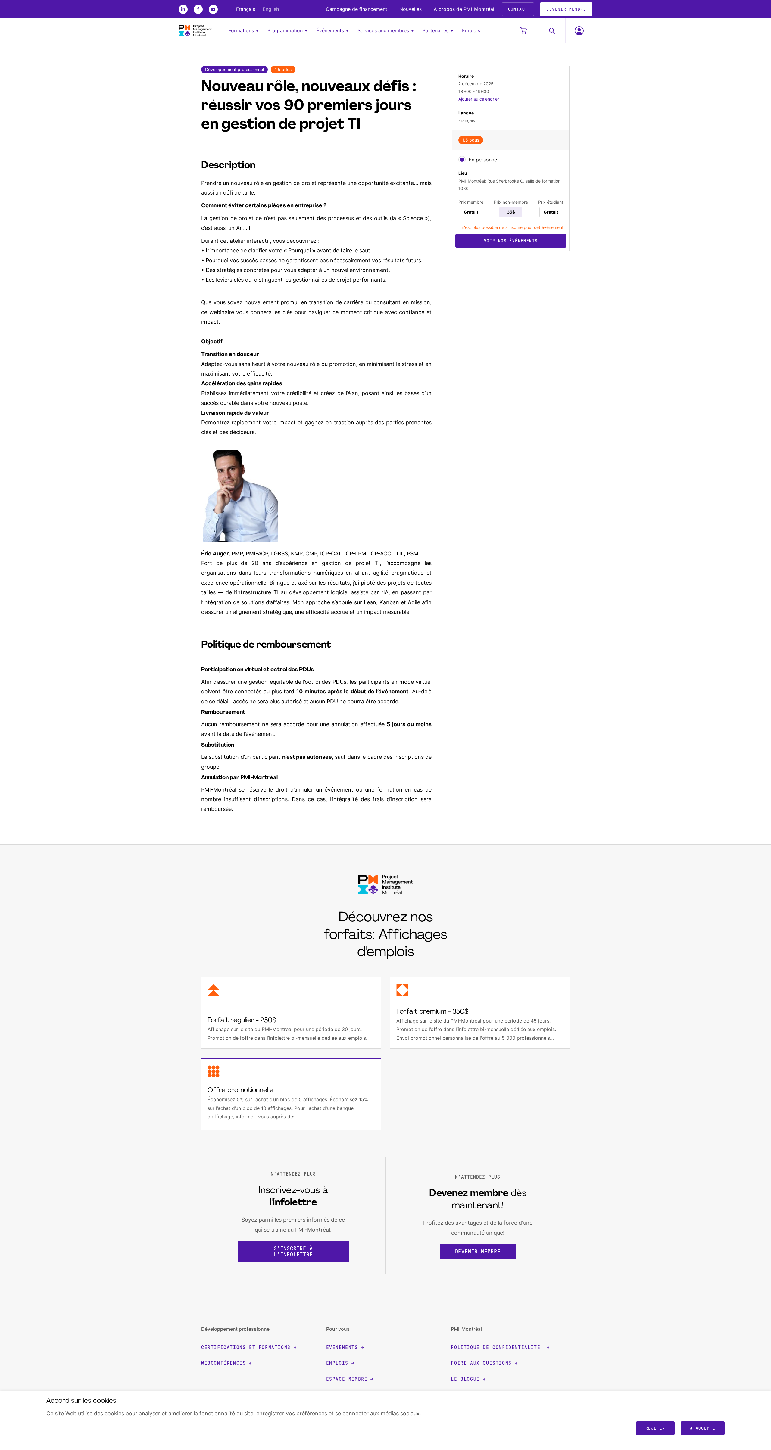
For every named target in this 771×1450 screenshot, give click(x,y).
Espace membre (347, 1379)
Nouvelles (410, 9)
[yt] (213, 9)
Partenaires (435, 30)
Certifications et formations (246, 1347)
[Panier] (524, 30)
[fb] (198, 9)
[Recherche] (551, 30)
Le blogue (465, 1379)
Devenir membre (478, 1251)
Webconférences (223, 1363)
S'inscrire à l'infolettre (293, 1251)
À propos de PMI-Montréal (464, 9)
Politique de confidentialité (497, 1347)
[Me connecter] (578, 30)
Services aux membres (383, 30)
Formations (241, 30)
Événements (330, 30)
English (271, 9)
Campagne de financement (356, 9)
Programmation (285, 30)
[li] (183, 9)
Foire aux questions (481, 1363)
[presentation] (462, 159)
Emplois (471, 30)
